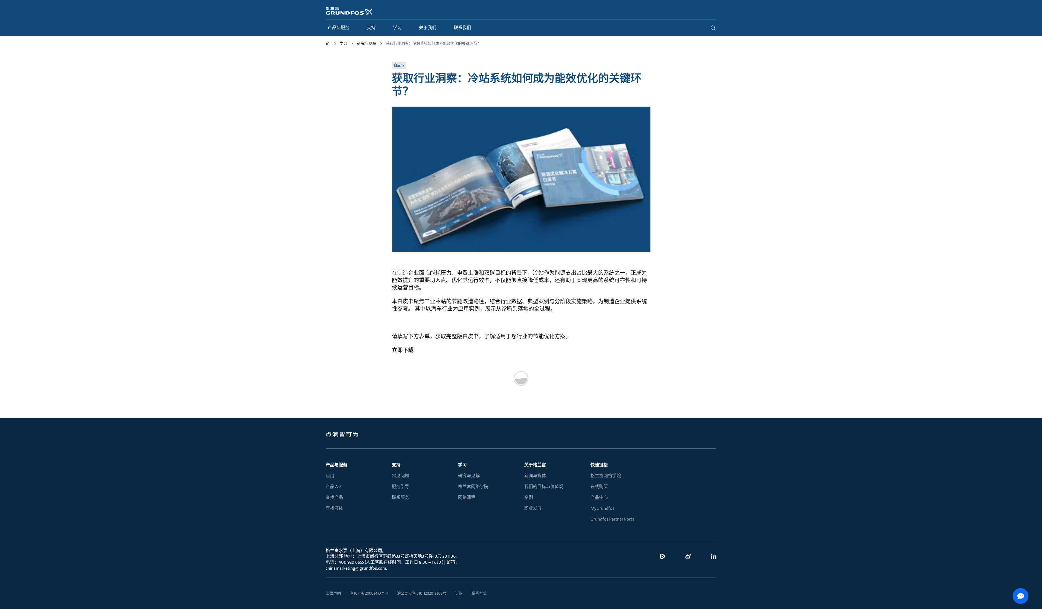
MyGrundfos (602, 508)
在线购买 (599, 486)
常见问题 (400, 476)
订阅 (459, 593)
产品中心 (599, 497)
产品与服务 (336, 465)
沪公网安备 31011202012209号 (421, 593)
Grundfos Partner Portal (613, 519)
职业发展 (533, 508)
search (713, 28)
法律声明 (333, 593)
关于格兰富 (535, 465)
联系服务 (400, 497)
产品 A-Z (334, 486)
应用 (330, 476)
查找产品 (334, 497)
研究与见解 (469, 476)
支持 (396, 465)
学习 (462, 465)
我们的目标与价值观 (543, 486)
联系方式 (479, 593)
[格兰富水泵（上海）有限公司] (328, 44)
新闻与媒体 (535, 476)
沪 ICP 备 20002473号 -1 (369, 593)
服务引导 (400, 486)
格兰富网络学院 (473, 486)
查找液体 (334, 508)
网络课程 (466, 497)
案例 (528, 497)
